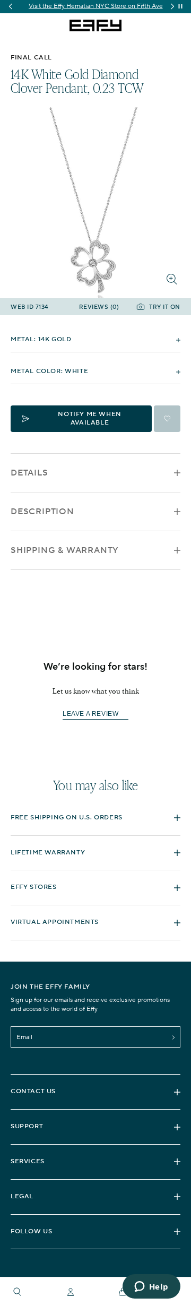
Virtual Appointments (55, 922)
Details (29, 473)
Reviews (99, 307)
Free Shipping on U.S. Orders (67, 817)
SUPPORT (27, 1126)
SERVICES (28, 1161)
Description (42, 511)
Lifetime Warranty (48, 853)
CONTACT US (33, 1091)
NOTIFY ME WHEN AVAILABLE (89, 418)
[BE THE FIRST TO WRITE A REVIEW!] (95, 732)
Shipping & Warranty (65, 550)
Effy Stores (34, 887)
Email (24, 1037)
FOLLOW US (31, 1231)
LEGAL (22, 1196)
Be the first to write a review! (95, 714)
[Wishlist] (167, 418)
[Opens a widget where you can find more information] (151, 1287)
